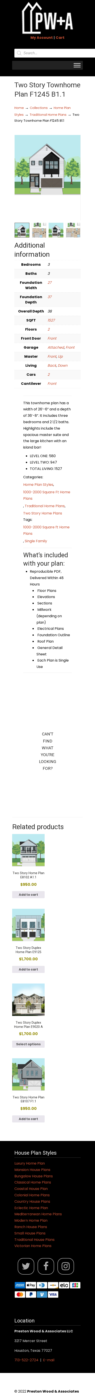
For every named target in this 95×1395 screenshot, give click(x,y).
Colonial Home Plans (32, 1195)
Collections (39, 108)
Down (62, 365)
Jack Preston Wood (47, 17)
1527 (51, 320)
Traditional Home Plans (48, 114)
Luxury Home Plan (29, 1163)
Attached (56, 347)
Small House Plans (30, 1233)
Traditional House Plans (34, 1239)
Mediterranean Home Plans (38, 1214)
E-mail (48, 1360)
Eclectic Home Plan (31, 1207)
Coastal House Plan (31, 1188)
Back (52, 365)
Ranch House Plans (30, 1226)
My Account (41, 37)
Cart (60, 37)
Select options (28, 1044)
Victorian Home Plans (32, 1245)
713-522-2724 (26, 1360)
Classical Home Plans (32, 1182)
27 (49, 282)
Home (19, 108)
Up (60, 356)
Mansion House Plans (32, 1169)
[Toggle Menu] (77, 65)
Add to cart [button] (28, 894)
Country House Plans (32, 1201)
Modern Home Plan (31, 1220)
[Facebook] (46, 1266)
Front (52, 338)
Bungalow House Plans (33, 1176)
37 (49, 296)
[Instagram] (65, 1266)
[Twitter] (26, 1266)
